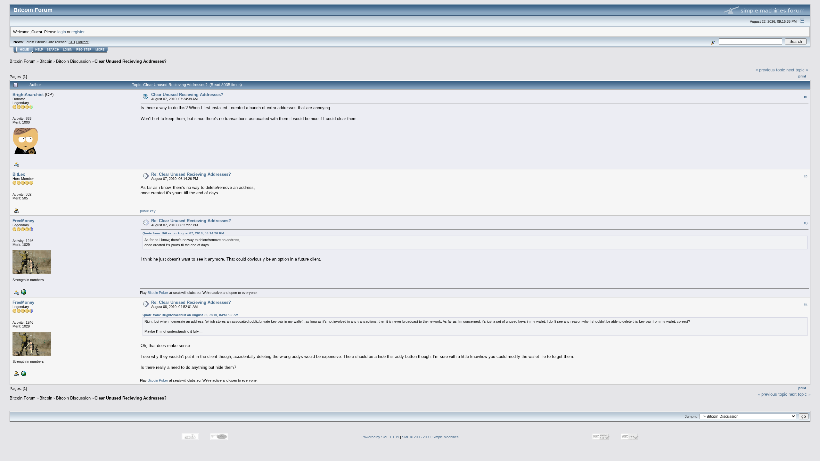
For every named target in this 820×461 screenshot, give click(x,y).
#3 (806, 223)
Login (67, 49)
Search (53, 49)
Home (24, 49)
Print (802, 76)
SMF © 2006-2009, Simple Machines (430, 437)
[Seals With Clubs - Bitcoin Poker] (23, 292)
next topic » (797, 70)
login (61, 32)
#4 (806, 305)
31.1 (72, 42)
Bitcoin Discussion (73, 61)
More (99, 49)
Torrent (82, 42)
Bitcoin (45, 61)
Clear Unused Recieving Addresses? (130, 61)
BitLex (18, 174)
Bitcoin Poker (158, 293)
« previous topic (770, 70)
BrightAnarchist (28, 94)
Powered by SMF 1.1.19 (380, 437)
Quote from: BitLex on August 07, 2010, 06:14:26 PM (183, 233)
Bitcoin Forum (23, 61)
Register (84, 49)
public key (148, 211)
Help (39, 49)
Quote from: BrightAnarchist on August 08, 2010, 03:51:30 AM (190, 315)
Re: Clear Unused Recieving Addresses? (191, 174)
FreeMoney (23, 220)
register (77, 32)
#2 (806, 177)
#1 (806, 97)
